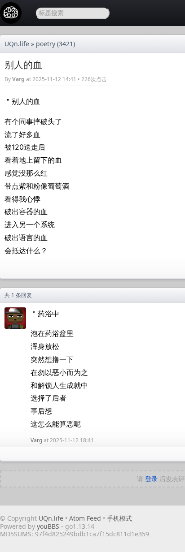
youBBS (49, 526)
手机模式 (119, 518)
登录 (151, 478)
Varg (18, 79)
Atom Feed (85, 518)
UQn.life (16, 43)
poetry (45, 43)
